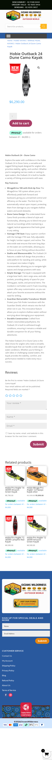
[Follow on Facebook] (6, 695)
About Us (6, 685)
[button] (38, 67)
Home (9, 40)
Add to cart (20, 123)
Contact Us (7, 656)
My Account (7, 660)
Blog (4, 675)
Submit (38, 444)
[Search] (44, 26)
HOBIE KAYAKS (20, 40)
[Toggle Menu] (8, 36)
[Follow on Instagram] (10, 695)
